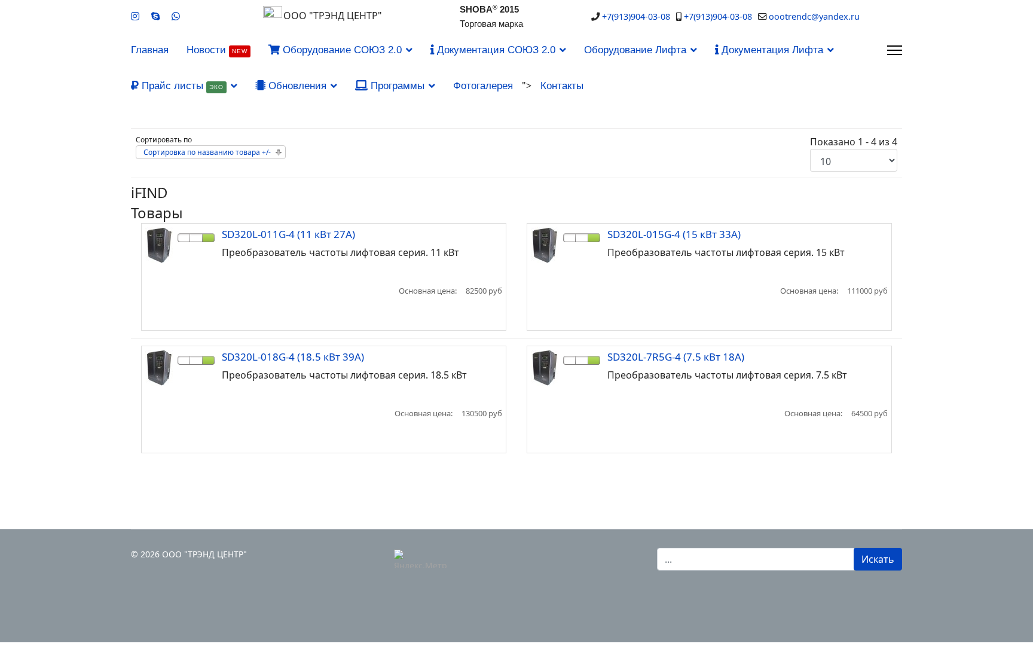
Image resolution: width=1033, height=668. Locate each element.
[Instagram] (135, 16)
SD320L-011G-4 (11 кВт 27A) (288, 234)
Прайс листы (181, 85)
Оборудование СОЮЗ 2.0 (341, 50)
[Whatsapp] (176, 16)
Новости (217, 50)
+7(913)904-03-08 (636, 16)
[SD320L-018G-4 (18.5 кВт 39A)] (159, 368)
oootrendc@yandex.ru (814, 16)
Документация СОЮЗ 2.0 (494, 50)
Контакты (561, 85)
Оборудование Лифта (635, 50)
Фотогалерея (483, 85)
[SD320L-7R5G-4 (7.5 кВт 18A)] (544, 368)
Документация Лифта (771, 50)
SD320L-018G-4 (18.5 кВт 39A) (293, 357)
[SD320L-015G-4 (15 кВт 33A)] (544, 245)
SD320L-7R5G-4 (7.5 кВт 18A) (675, 357)
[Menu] (894, 50)
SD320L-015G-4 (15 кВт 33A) (674, 234)
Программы (396, 85)
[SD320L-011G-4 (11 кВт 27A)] (159, 245)
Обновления (295, 85)
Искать (877, 559)
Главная (150, 50)
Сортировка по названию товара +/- (207, 152)
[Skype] (155, 16)
